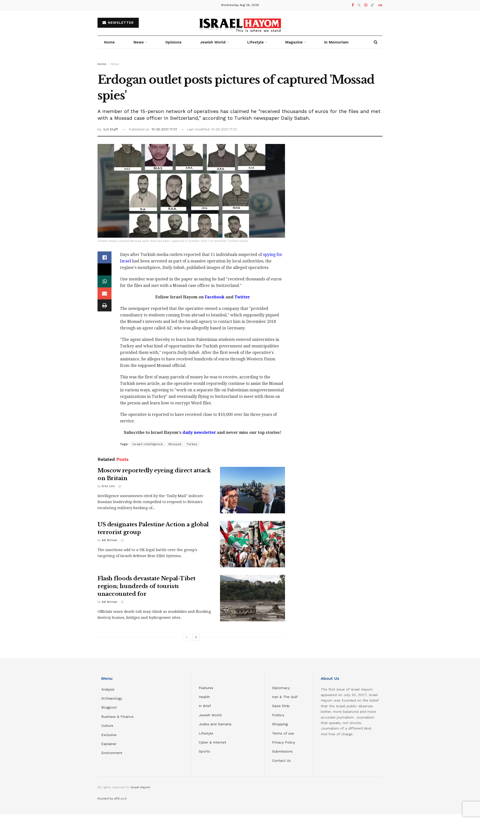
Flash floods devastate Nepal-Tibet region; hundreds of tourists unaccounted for (147, 586)
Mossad (174, 444)
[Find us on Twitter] (359, 5)
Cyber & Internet (212, 742)
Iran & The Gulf (285, 697)
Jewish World (210, 715)
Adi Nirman (109, 540)
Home (109, 42)
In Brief (205, 706)
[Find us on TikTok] (372, 5)
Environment (111, 753)
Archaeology (111, 698)
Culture (107, 726)
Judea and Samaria (215, 724)
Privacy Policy (283, 742)
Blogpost (109, 707)
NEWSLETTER (120, 22)
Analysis (108, 689)
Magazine (294, 42)
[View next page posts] (196, 637)
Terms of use (283, 733)
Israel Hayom (140, 787)
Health (204, 697)
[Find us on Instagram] (365, 5)
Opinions (173, 42)
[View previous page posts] (186, 637)
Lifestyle (206, 733)
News (139, 42)
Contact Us (281, 761)
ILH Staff (110, 129)
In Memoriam (336, 42)
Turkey (192, 444)
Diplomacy (281, 688)
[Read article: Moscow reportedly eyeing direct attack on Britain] (252, 490)
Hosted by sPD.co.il (112, 798)
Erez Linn (108, 486)
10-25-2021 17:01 (164, 129)
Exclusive (108, 735)
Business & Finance (117, 717)
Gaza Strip (281, 706)
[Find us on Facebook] (353, 5)
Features (206, 688)
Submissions (282, 751)
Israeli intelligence (147, 444)
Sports (204, 751)
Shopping (280, 724)
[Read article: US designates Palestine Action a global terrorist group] (252, 544)
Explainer (108, 744)
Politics (278, 715)
